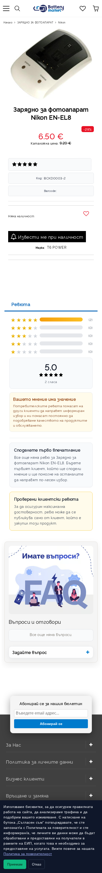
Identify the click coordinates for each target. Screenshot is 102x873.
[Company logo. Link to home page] (48, 8)
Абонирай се (51, 724)
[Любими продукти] (83, 8)
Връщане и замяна (27, 795)
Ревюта (20, 304)
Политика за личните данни (39, 761)
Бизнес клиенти (25, 778)
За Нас (13, 744)
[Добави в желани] (86, 214)
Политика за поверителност (27, 854)
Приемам (15, 864)
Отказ (36, 864)
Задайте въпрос (29, 652)
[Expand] (91, 745)
